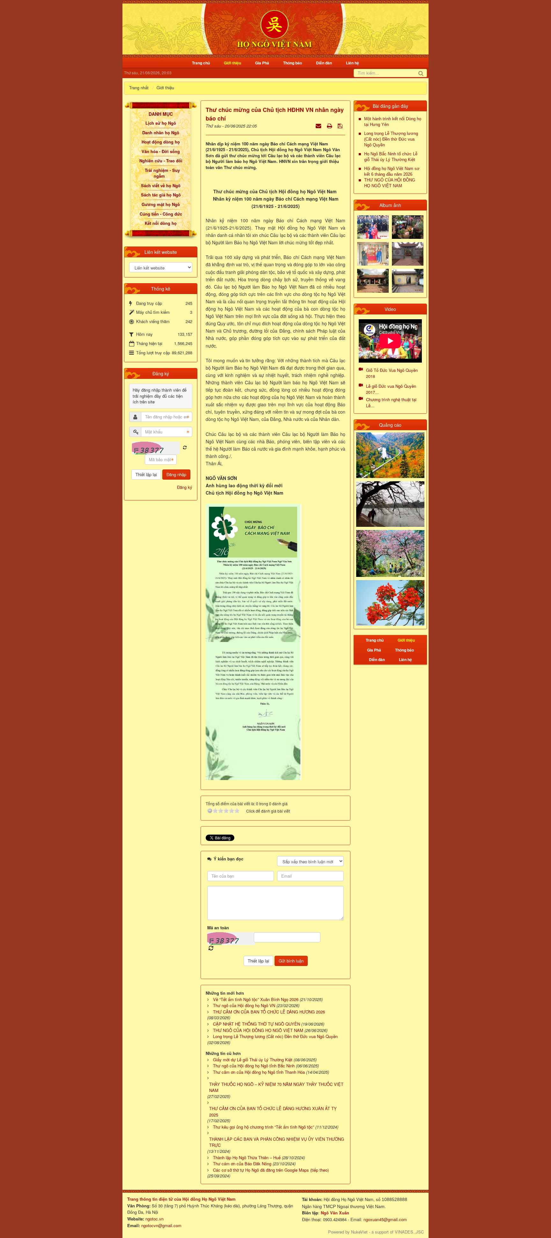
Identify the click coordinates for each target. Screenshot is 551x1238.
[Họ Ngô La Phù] (407, 253)
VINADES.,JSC (409, 1232)
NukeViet (359, 1232)
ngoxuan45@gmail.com (384, 1219)
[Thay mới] (185, 448)
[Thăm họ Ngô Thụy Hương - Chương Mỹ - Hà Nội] (407, 280)
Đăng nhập (176, 474)
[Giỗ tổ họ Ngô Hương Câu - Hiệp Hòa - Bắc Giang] (373, 253)
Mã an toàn (218, 928)
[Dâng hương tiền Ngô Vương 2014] (407, 226)
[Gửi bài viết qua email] (319, 125)
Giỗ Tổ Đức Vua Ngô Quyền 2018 (392, 373)
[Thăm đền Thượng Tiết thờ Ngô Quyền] (373, 280)
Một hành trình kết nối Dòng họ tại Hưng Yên (392, 121)
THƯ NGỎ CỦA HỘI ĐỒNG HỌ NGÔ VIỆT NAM (389, 183)
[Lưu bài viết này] (341, 125)
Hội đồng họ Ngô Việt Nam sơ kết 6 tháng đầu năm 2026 (392, 171)
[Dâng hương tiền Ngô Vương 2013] (373, 226)
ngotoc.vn (154, 1219)
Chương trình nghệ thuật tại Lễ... (391, 402)
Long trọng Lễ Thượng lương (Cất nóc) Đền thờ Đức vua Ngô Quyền (391, 139)
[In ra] (330, 125)
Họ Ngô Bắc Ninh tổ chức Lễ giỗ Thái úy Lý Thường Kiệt (390, 156)
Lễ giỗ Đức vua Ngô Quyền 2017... (391, 389)
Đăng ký (184, 487)
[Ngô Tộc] (274, 28)
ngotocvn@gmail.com (161, 1225)
